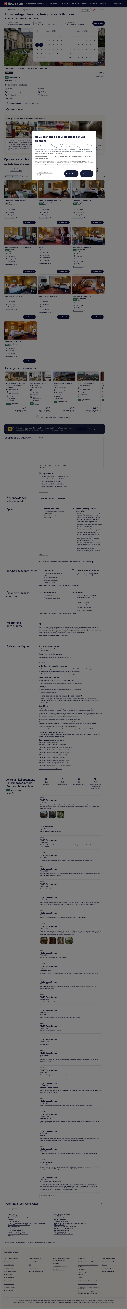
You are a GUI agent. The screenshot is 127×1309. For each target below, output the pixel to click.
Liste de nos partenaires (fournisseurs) (46, 166)
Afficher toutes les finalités (44, 174)
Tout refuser (71, 174)
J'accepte (87, 174)
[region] (64, 155)
